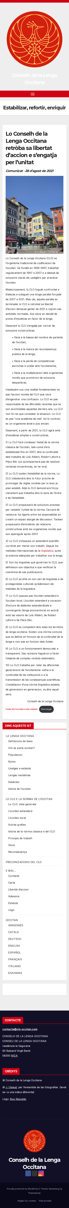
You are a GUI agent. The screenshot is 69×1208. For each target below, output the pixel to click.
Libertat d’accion (18, 889)
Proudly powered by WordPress (23, 1188)
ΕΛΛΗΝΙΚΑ (15, 973)
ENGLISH (14, 945)
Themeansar (34, 1193)
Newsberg (54, 1188)
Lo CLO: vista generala (22, 804)
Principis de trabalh (20, 838)
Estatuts (13, 903)
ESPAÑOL (14, 952)
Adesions (14, 896)
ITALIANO (14, 966)
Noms (12, 761)
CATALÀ (13, 932)
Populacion (15, 754)
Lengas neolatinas (19, 775)
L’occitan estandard (20, 811)
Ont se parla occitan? (21, 748)
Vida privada (45, 1200)
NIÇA (14, 1055)
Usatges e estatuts (19, 768)
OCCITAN (12, 920)
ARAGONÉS (15, 925)
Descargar (46, 709)
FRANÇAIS (15, 959)
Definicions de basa (20, 741)
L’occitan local (17, 817)
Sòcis (11, 845)
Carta (11, 882)
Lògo (11, 910)
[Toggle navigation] (32, 94)
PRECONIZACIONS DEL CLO (24, 862)
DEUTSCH (14, 939)
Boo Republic (18, 1099)
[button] (59, 94)
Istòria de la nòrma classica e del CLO (31, 831)
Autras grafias (17, 824)
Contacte (13, 875)
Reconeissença (17, 851)
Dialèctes (13, 782)
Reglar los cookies (27, 1200)
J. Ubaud (11, 1087)
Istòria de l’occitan (19, 788)
